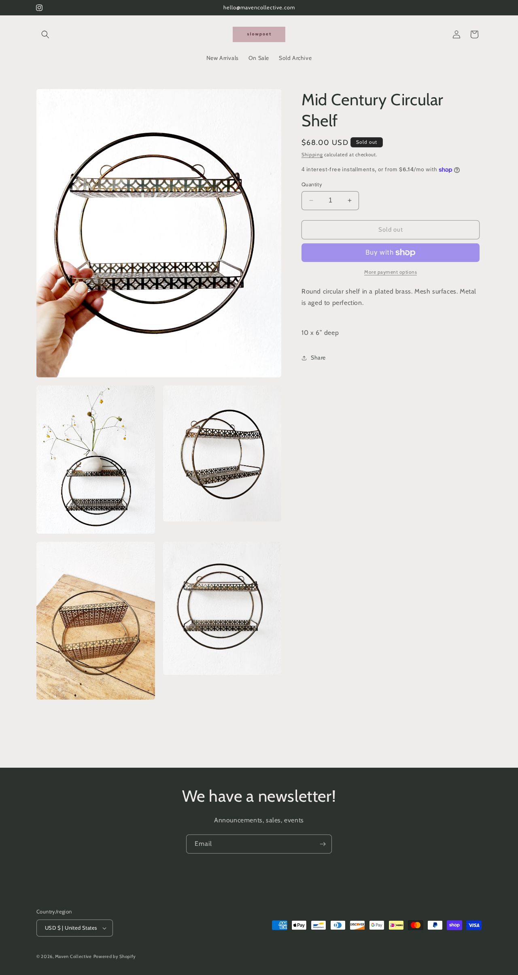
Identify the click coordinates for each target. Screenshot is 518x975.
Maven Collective (73, 956)
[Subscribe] (322, 844)
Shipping (312, 154)
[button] (45, 34)
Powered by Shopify (114, 956)
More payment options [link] (390, 272)
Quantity (311, 184)
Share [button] (318, 357)
